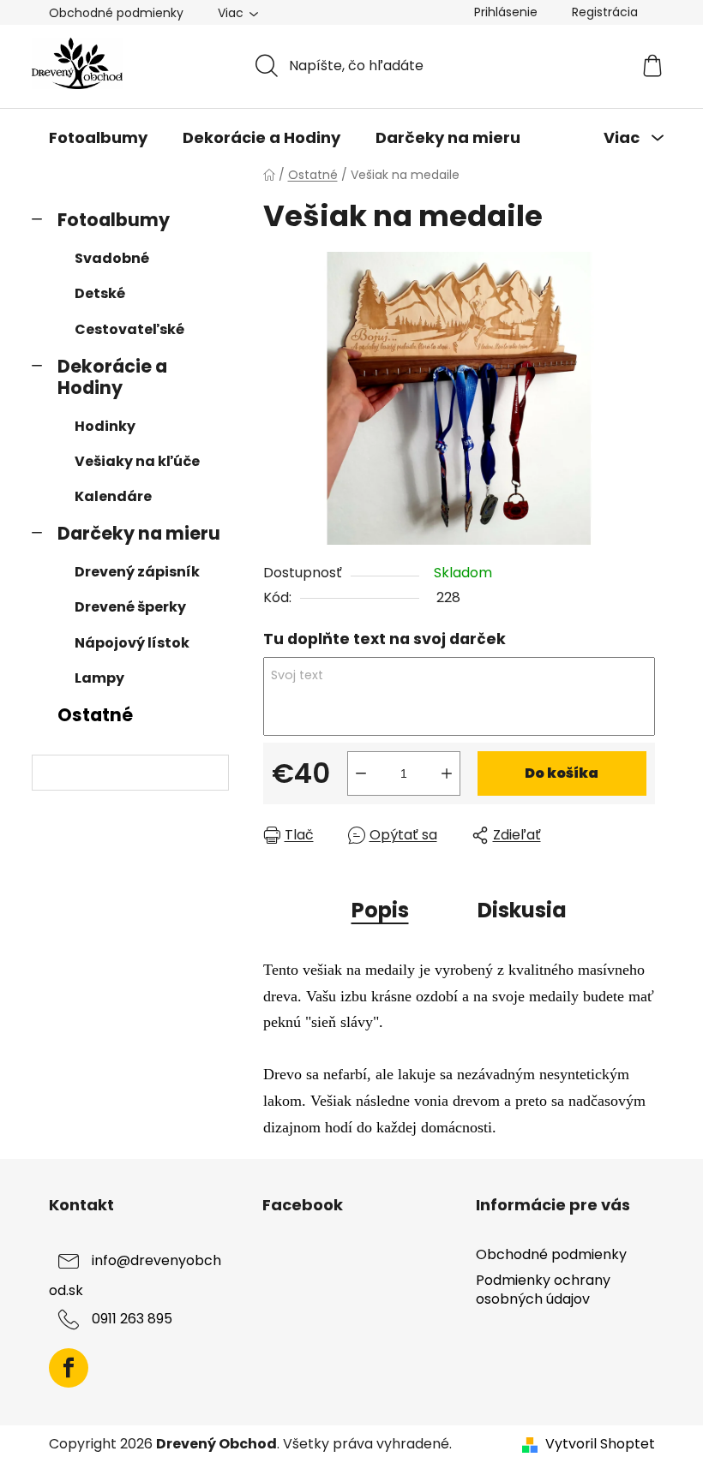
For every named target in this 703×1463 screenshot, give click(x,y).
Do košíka (561, 773)
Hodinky (105, 426)
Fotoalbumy (113, 219)
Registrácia (605, 12)
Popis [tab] (380, 910)
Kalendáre (113, 496)
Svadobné (112, 258)
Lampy (99, 678)
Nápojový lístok (132, 643)
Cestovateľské (129, 329)
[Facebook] (68, 1368)
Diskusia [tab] (522, 910)
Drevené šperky (130, 607)
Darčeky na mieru (138, 533)
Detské (100, 293)
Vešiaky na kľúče (137, 461)
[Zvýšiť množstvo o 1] (447, 773)
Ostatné (95, 714)
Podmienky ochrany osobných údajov (543, 1289)
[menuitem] (98, 138)
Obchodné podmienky (116, 12)
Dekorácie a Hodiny (112, 377)
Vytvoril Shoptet (600, 1444)
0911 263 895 (132, 1319)
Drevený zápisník (137, 572)
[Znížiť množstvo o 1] (361, 773)
